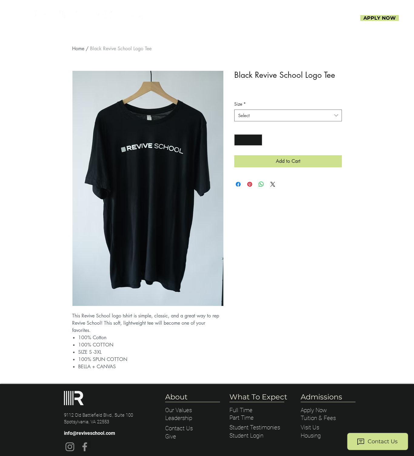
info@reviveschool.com (89, 433)
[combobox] (288, 115)
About (176, 396)
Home (78, 48)
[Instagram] (70, 447)
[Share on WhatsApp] (261, 184)
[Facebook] (85, 447)
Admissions (321, 396)
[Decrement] (239, 140)
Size (240, 104)
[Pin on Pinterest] (249, 184)
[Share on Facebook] (238, 184)
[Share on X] (272, 184)
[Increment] (257, 140)
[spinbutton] (248, 140)
